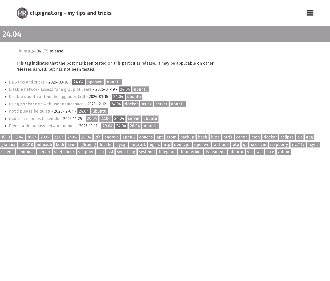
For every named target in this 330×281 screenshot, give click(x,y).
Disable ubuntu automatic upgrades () (47, 96)
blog (215, 137)
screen (7, 151)
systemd (147, 151)
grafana (8, 144)
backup (187, 137)
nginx (147, 104)
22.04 (105, 118)
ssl (110, 151)
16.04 (18, 137)
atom (171, 137)
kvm (71, 144)
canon (242, 137)
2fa (98, 137)
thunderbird (190, 151)
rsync (313, 144)
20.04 (92, 118)
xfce (270, 151)
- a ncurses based (34, 118)
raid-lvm (258, 144)
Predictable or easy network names (43, 125)
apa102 (129, 137)
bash (202, 137)
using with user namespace (47, 104)
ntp (167, 144)
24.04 (79, 82)
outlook (221, 144)
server (161, 104)
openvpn (182, 144)
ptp (236, 144)
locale (105, 144)
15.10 (5, 137)
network (138, 144)
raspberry (279, 144)
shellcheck (64, 151)
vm (250, 151)
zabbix (284, 151)
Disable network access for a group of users (51, 89)
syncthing (126, 151)
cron (256, 137)
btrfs (227, 137)
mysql (121, 144)
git (299, 137)
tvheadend (216, 151)
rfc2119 (298, 144)
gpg (309, 137)
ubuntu (23, 51)
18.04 (32, 137)
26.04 (135, 125)
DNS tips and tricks (27, 82)
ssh (100, 151)
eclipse (287, 137)
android (111, 137)
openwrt (95, 82)
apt (160, 137)
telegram (167, 151)
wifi (260, 151)
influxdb (44, 144)
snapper (86, 151)
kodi (60, 144)
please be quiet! (30, 111)
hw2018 (26, 144)
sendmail (26, 151)
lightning (87, 144)
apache (146, 137)
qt (245, 144)
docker (131, 104)
